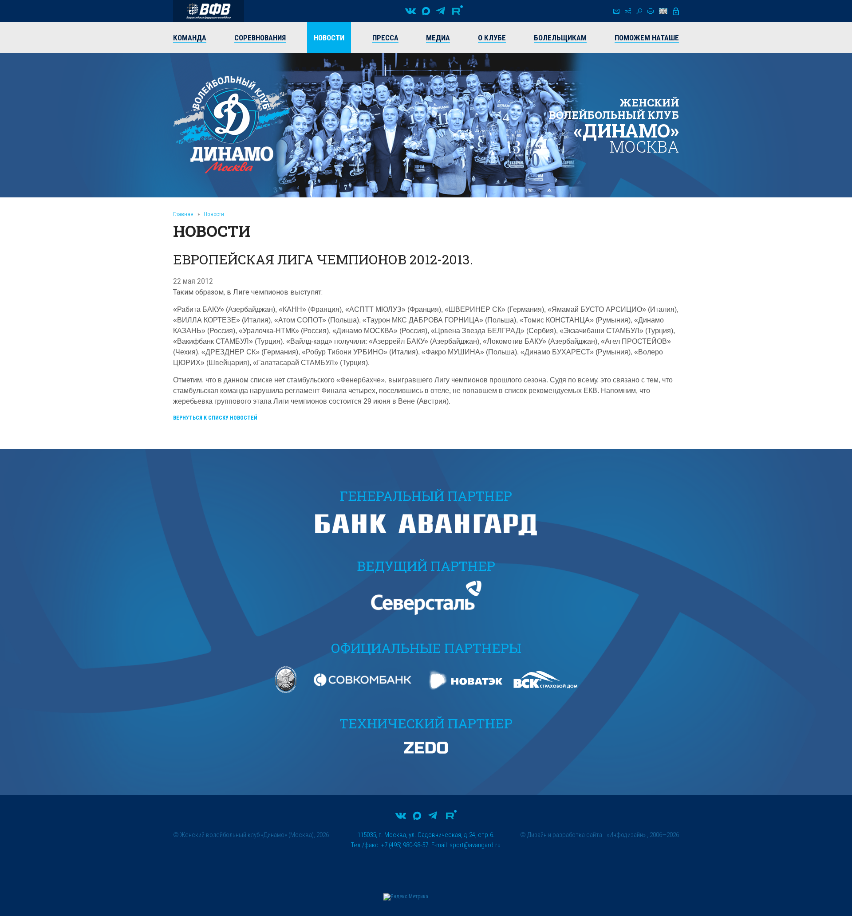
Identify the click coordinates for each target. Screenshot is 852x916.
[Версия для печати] (650, 11)
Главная (183, 214)
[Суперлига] (208, 11)
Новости (214, 214)
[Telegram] (440, 11)
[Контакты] (616, 11)
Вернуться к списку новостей (215, 418)
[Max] (426, 11)
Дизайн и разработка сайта (564, 835)
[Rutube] (457, 11)
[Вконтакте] (410, 11)
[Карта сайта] (628, 11)
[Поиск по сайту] (639, 11)
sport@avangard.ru (475, 845)
